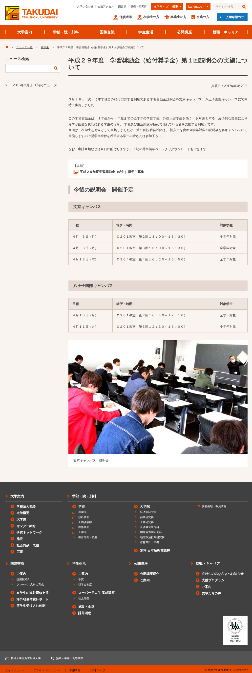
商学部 (82, 512)
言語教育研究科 (149, 527)
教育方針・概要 (87, 537)
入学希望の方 (235, 17)
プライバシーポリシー (47, 670)
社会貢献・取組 (28, 545)
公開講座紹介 (149, 574)
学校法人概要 (26, 506)
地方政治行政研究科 (152, 537)
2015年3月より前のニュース (35, 85)
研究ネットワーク (29, 532)
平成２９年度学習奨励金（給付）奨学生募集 (112, 172)
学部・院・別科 (66, 32)
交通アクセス (106, 6)
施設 (20, 539)
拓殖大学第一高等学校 (69, 658)
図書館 (122, 6)
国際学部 (83, 527)
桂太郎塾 (83, 598)
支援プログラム (213, 580)
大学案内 (24, 32)
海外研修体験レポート (33, 599)
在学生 (45, 47)
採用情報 (74, 670)
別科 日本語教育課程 (155, 550)
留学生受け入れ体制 (31, 605)
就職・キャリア (226, 32)
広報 (20, 552)
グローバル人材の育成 (30, 584)
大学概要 (23, 513)
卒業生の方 (178, 17)
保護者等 (125, 17)
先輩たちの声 (211, 593)
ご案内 (21, 574)
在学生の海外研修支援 (33, 593)
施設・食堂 (86, 606)
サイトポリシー (14, 670)
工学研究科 (147, 522)
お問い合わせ (85, 6)
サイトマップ (97, 670)
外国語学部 (85, 522)
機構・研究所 (138, 6)
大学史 (21, 519)
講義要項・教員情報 (214, 506)
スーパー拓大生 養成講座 (96, 593)
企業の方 (202, 17)
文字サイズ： (166, 6)
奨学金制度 (85, 584)
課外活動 (84, 613)
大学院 (145, 506)
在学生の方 (151, 17)
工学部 (82, 532)
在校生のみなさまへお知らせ (223, 574)
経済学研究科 (148, 512)
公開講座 (184, 32)
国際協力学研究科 (151, 532)
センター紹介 (26, 526)
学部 (81, 506)
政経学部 (83, 517)
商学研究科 (147, 517)
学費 (81, 579)
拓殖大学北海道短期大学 (26, 658)
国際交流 (107, 32)
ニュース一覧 (24, 47)
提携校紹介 (23, 579)
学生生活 (145, 32)
